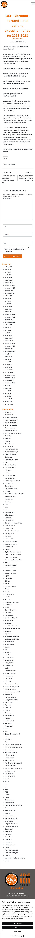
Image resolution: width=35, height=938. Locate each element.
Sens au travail (9, 816)
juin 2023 (8, 359)
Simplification (9, 821)
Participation (9, 702)
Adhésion (8, 438)
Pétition (7, 710)
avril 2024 (8, 333)
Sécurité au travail (10, 810)
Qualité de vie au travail (12, 734)
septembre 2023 (10, 351)
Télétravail (8, 839)
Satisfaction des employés (13, 805)
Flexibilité (8, 599)
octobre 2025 (9, 291)
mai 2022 (8, 393)
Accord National (10, 428)
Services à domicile (11, 818)
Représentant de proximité (13, 763)
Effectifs (7, 549)
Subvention (8, 831)
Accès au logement (11, 417)
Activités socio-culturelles (13, 433)
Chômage (8, 470)
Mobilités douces (10, 671)
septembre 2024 (10, 322)
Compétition (8, 483)
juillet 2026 (8, 267)
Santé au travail (10, 800)
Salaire (7, 795)
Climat (7, 473)
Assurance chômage (11, 452)
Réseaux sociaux (10, 765)
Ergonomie (8, 578)
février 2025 (8, 309)
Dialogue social (10, 525)
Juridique (8, 652)
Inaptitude (8, 623)
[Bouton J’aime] (4, 158)
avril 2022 (8, 396)
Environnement (9, 568)
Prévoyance (8, 718)
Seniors (7, 813)
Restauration (9, 773)
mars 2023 (8, 367)
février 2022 (8, 401)
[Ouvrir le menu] (33, 4)
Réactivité (8, 739)
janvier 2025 (9, 312)
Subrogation (8, 829)
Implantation (9, 620)
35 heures (8, 412)
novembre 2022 (10, 378)
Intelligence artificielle (12, 636)
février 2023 (8, 370)
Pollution (7, 713)
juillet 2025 (8, 296)
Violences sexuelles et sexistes (15, 858)
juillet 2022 (8, 388)
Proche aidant (9, 721)
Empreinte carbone (11, 565)
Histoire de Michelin (11, 618)
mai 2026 (8, 272)
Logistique (8, 655)
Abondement (9, 415)
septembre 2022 (10, 383)
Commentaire (7, 198)
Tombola (7, 847)
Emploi (7, 562)
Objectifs (8, 681)
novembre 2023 (10, 346)
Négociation (8, 676)
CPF (6, 504)
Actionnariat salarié (11, 430)
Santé (7, 797)
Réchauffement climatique (13, 744)
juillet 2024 (8, 325)
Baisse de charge (10, 454)
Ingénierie (8, 634)
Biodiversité (8, 457)
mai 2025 (8, 301)
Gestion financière (10, 610)
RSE (6, 792)
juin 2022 (8, 391)
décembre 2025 (10, 285)
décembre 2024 (10, 314)
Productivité (8, 726)
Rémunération (9, 758)
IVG (6, 649)
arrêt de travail (9, 446)
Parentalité (8, 694)
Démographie (9, 520)
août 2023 (8, 354)
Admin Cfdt (15, 41)
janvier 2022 (9, 404)
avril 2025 (8, 304)
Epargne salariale (10, 570)
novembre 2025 (10, 288)
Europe (7, 583)
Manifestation (9, 665)
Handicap (8, 613)
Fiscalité (7, 597)
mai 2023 (8, 362)
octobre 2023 (9, 349)
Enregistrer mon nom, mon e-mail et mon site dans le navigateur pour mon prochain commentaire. (17, 249)
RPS (6, 787)
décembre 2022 (10, 375)
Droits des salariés (11, 541)
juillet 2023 (8, 357)
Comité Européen (10, 475)
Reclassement (9, 750)
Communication (10, 478)
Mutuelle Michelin (10, 673)
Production (8, 723)
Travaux (7, 855)
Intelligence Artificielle (12, 639)
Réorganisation (9, 760)
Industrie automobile (11, 626)
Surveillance (9, 837)
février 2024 (8, 338)
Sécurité (7, 808)
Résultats (8, 779)
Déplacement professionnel (13, 523)
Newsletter (8, 678)
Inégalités (8, 631)
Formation (8, 605)
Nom (5, 226)
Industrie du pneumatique (13, 628)
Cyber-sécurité (9, 512)
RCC (6, 737)
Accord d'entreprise (11, 420)
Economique (9, 547)
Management (9, 660)
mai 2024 (8, 330)
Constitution (8, 499)
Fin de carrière (9, 594)
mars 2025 (8, 306)
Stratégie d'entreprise (11, 826)
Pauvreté (8, 705)
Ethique (7, 581)
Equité (7, 576)
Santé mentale (9, 802)
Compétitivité (9, 486)
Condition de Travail (11, 489)
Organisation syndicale (12, 686)
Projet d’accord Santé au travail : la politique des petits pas (26, 176)
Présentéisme (9, 715)
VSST (7, 861)
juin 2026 (8, 269)
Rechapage (8, 742)
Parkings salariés (10, 697)
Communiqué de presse (12, 481)
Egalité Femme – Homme (13, 552)
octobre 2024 (9, 320)
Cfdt (6, 462)
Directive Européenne (12, 531)
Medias (7, 668)
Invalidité (8, 647)
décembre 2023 (10, 343)
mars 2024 (8, 335)
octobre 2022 (9, 380)
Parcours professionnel (12, 692)
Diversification (9, 533)
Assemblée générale (11, 449)
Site (4, 243)
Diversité (8, 536)
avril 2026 (8, 275)
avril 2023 (8, 364)
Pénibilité (8, 707)
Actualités (15, 38)
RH (6, 784)
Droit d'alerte (9, 539)
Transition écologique (11, 850)
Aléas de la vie (9, 444)
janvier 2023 (9, 372)
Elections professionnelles (13, 560)
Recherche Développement (13, 747)
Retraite (7, 781)
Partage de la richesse (12, 700)
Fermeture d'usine (10, 586)
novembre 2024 (10, 317)
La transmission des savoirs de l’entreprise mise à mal (8, 178)
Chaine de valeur (10, 465)
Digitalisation (9, 528)
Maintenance (9, 657)
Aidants (7, 441)
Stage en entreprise (11, 824)
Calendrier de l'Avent (11, 460)
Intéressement (9, 641)
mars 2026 (8, 277)
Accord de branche (11, 425)
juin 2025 (8, 298)
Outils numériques (10, 689)
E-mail (6, 235)
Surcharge (8, 834)
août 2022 (8, 385)
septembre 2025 (10, 293)
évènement (12, 164)
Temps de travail (10, 845)
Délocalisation (9, 515)
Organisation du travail (12, 684)
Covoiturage (9, 502)
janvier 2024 (9, 341)
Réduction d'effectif (11, 752)
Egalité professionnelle (12, 557)
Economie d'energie (11, 544)
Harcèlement (9, 615)
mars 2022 (8, 399)
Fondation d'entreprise (12, 602)
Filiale (7, 589)
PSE (6, 729)
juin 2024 (8, 327)
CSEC (7, 510)
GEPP (7, 607)
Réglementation (10, 755)
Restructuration (10, 776)
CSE (21, 38)
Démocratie (8, 518)
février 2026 (8, 280)
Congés (7, 491)
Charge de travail (10, 467)
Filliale (7, 591)
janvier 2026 (9, 283)
